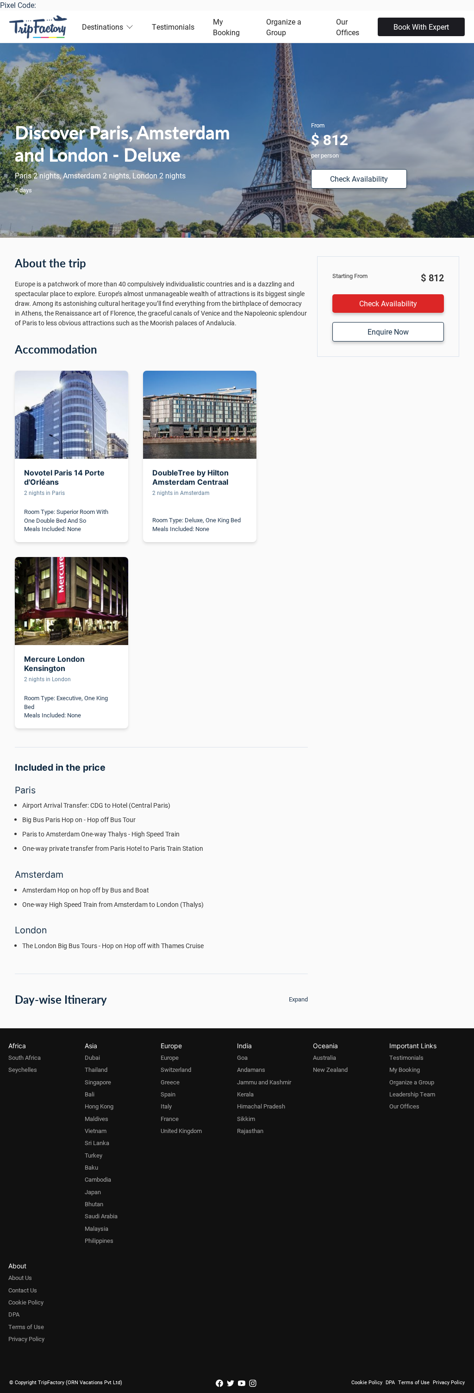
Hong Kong (99, 1106)
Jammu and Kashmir (264, 1082)
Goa (242, 1057)
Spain (168, 1094)
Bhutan (94, 1204)
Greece (170, 1082)
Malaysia (96, 1228)
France (170, 1118)
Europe (170, 1057)
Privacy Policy (26, 1339)
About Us (20, 1277)
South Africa (24, 1057)
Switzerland (176, 1069)
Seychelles (22, 1069)
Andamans (251, 1069)
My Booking (226, 27)
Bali (89, 1094)
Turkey (93, 1155)
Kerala (245, 1094)
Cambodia (98, 1179)
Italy (166, 1106)
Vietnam (95, 1131)
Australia (324, 1057)
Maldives (96, 1118)
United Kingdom (181, 1131)
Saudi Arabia (101, 1216)
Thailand (96, 1069)
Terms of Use (26, 1327)
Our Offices (347, 27)
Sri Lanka (97, 1143)
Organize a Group (283, 27)
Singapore (98, 1082)
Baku (91, 1167)
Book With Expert (421, 27)
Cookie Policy (26, 1302)
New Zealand (330, 1069)
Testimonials (173, 27)
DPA (13, 1314)
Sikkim (246, 1118)
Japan (93, 1192)
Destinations (102, 27)
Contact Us (22, 1290)
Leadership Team (412, 1094)
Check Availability (359, 179)
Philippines (99, 1240)
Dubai (92, 1057)
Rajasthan (250, 1131)
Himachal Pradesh (261, 1106)
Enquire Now (388, 331)
